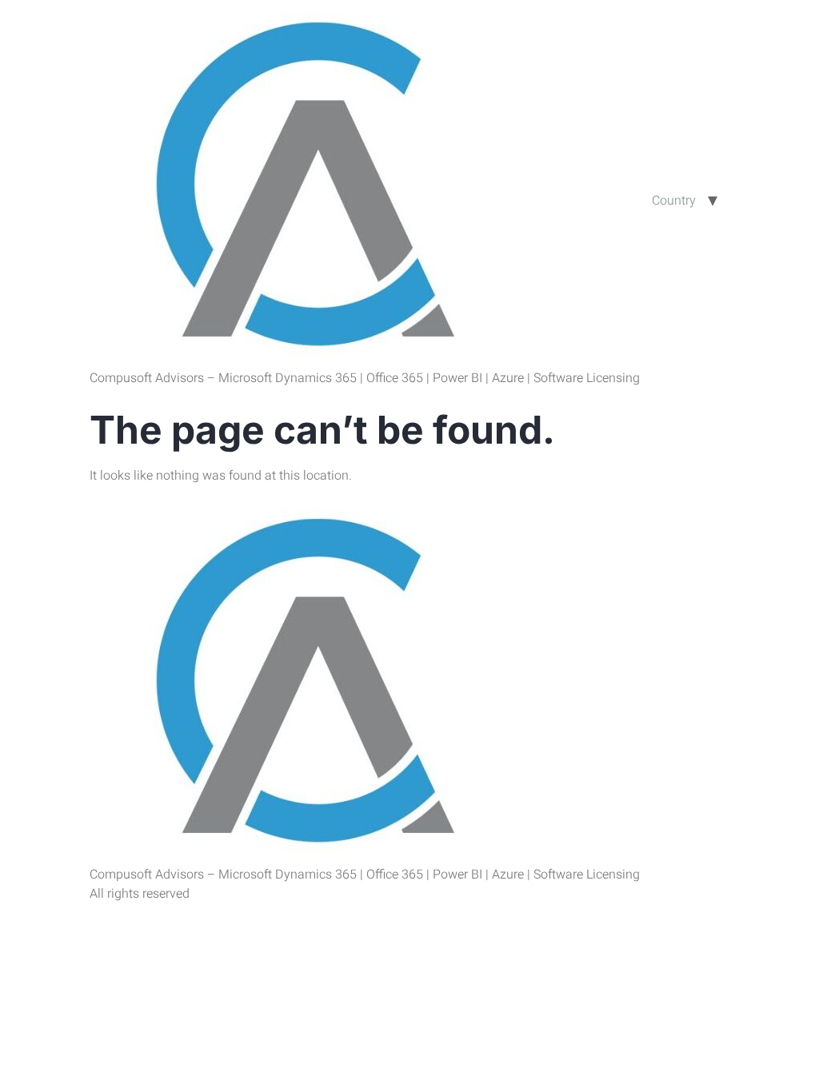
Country (674, 200)
